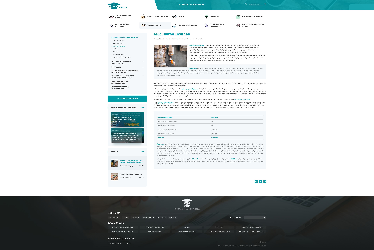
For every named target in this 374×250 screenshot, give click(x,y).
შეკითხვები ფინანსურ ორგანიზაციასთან (119, 82)
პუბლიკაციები (114, 217)
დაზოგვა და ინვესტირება (155, 227)
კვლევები (135, 217)
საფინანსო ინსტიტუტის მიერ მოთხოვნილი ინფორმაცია (122, 77)
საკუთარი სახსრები (118, 40)
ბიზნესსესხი (116, 67)
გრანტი (115, 49)
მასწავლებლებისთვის (187, 232)
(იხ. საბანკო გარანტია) (242, 99)
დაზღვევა (219, 227)
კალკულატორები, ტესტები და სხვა (251, 232)
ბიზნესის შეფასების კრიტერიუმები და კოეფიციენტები (125, 71)
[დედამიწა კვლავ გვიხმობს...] (114, 177)
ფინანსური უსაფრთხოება (251, 227)
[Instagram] (237, 217)
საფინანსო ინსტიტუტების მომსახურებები (121, 62)
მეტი (142, 107)
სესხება (187, 227)
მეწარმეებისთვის (163, 39)
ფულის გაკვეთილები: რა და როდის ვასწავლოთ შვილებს (131, 161)
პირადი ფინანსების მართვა (122, 227)
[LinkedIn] (264, 181)
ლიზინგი (115, 51)
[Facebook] (256, 181)
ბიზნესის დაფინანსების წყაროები (124, 37)
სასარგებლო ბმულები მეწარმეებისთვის (119, 88)
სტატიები (172, 217)
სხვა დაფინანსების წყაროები (121, 57)
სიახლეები (162, 217)
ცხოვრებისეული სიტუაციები (219, 232)
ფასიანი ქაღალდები (119, 54)
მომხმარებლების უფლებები (122, 232)
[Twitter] (260, 181)
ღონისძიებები (148, 217)
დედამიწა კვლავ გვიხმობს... (131, 174)
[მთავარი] (154, 39)
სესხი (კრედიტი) (118, 43)
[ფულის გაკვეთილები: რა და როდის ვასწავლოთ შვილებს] (114, 163)
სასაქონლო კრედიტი (119, 46)
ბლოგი (125, 217)
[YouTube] (240, 217)
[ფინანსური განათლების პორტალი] (117, 5)
